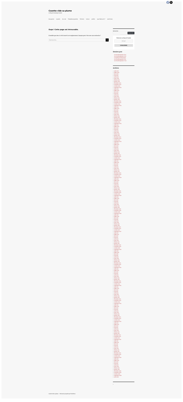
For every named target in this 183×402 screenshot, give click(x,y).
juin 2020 (116, 182)
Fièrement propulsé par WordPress (67, 393)
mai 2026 (116, 75)
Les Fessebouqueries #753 (120, 54)
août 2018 (116, 215)
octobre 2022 (117, 140)
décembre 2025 (117, 83)
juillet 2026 (116, 72)
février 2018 (116, 224)
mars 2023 (116, 132)
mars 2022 (116, 150)
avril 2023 (116, 131)
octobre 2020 (117, 176)
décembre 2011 (117, 335)
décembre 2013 (117, 299)
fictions (82, 19)
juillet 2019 (116, 198)
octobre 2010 (117, 356)
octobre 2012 (117, 320)
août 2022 (116, 143)
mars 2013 (116, 312)
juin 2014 (116, 290)
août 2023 (116, 125)
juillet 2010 (116, 360)
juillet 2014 (116, 288)
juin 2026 (116, 74)
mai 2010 (116, 363)
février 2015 (116, 278)
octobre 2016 (117, 248)
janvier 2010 (117, 369)
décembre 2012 (117, 317)
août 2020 (116, 179)
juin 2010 (116, 362)
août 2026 (116, 71)
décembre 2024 (117, 101)
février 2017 (116, 242)
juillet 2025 (116, 90)
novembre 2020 (117, 174)
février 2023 (117, 134)
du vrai (64, 19)
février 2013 (116, 314)
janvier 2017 (117, 243)
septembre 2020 (117, 177)
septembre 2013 (117, 303)
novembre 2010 (117, 354)
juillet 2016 (116, 252)
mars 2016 (116, 258)
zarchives (110, 19)
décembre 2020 (117, 173)
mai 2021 (116, 165)
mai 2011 (116, 345)
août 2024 (116, 107)
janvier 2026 (117, 81)
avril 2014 (116, 293)
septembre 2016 (117, 249)
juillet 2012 (116, 324)
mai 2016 (116, 255)
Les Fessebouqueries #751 (120, 59)
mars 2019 (116, 204)
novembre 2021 (117, 156)
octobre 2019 (117, 194)
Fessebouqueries (73, 19)
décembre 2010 (117, 353)
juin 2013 (116, 308)
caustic (58, 19)
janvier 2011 (116, 351)
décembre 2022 (117, 137)
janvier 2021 (117, 171)
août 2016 (116, 251)
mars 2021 (116, 168)
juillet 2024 (116, 108)
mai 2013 (116, 309)
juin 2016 (116, 254)
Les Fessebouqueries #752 (120, 56)
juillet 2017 (116, 234)
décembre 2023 (117, 119)
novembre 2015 (117, 264)
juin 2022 (116, 146)
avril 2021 (116, 167)
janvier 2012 (117, 333)
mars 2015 (116, 276)
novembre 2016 (117, 246)
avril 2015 (116, 275)
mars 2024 (116, 114)
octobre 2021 (117, 158)
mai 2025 (116, 93)
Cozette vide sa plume (60, 10)
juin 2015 (116, 272)
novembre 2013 (117, 300)
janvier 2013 (117, 315)
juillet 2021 (116, 162)
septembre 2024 (117, 105)
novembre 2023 (117, 120)
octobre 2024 (117, 104)
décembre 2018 (117, 209)
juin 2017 (116, 236)
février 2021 (116, 170)
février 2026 (117, 80)
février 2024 (117, 116)
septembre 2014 (117, 285)
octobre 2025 (117, 86)
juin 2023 (116, 128)
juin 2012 (116, 326)
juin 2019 (116, 200)
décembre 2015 (117, 263)
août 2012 (116, 323)
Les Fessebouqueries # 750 (120, 60)
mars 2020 (116, 186)
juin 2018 (116, 218)
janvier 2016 (117, 261)
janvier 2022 (117, 153)
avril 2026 (116, 77)
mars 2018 (116, 222)
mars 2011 (116, 348)
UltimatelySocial (103, 401)
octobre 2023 (117, 122)
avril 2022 (116, 149)
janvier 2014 (117, 297)
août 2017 (116, 233)
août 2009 (116, 377)
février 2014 (116, 296)
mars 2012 (116, 330)
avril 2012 (116, 329)
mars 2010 (116, 366)
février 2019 (117, 206)
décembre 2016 (117, 245)
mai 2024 (116, 111)
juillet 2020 (116, 180)
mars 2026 (116, 78)
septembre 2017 (117, 231)
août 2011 (116, 341)
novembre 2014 (117, 282)
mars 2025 (116, 96)
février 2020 (117, 188)
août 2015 (116, 269)
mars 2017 (116, 240)
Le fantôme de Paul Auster (120, 57)
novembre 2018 (117, 210)
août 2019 (116, 197)
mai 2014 (116, 291)
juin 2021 (116, 164)
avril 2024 (116, 113)
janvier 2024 (117, 117)
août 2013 (116, 305)
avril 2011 (116, 347)
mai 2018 (116, 219)
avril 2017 (116, 239)
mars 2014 (116, 294)
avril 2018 (116, 221)
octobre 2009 (117, 374)
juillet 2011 (116, 342)
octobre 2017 (117, 230)
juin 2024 (116, 110)
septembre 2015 (117, 267)
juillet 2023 (116, 126)
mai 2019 (116, 201)
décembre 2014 (117, 281)
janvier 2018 (117, 225)
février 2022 (117, 152)
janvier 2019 (117, 207)
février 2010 (116, 368)
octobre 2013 (117, 302)
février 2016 (117, 260)
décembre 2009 (117, 371)
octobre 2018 (117, 212)
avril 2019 (116, 203)
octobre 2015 (117, 266)
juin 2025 (116, 92)
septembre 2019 (117, 195)
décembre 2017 (117, 227)
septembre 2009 (118, 375)
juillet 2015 (116, 270)
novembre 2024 (117, 102)
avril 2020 (116, 185)
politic (93, 19)
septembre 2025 (117, 87)
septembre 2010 (117, 357)
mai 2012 (116, 327)
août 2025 (116, 89)
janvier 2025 (117, 99)
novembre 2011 (117, 336)
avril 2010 (116, 365)
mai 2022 (116, 147)
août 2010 (116, 359)
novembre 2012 (117, 318)
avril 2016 (116, 257)
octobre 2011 (117, 338)
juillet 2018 (116, 216)
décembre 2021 (117, 155)
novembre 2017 (117, 228)
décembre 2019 (117, 191)
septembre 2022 (117, 141)
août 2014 (116, 287)
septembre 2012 (117, 321)
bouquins (51, 19)
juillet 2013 (116, 306)
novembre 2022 (117, 138)
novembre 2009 (117, 372)
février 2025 (117, 98)
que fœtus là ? (101, 19)
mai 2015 (116, 273)
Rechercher (115, 31)
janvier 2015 (117, 279)
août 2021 (116, 161)
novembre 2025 (117, 84)
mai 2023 (116, 129)
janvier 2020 (117, 189)
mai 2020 (116, 183)
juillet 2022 (116, 144)
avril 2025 (116, 95)
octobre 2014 (117, 284)
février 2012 (116, 332)
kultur (88, 19)
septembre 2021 (117, 159)
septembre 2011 (117, 339)
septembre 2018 (117, 213)
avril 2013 (116, 311)
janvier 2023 (117, 135)
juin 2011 (116, 344)
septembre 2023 (117, 123)
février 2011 (116, 350)
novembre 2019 (117, 192)
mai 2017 (116, 237)
